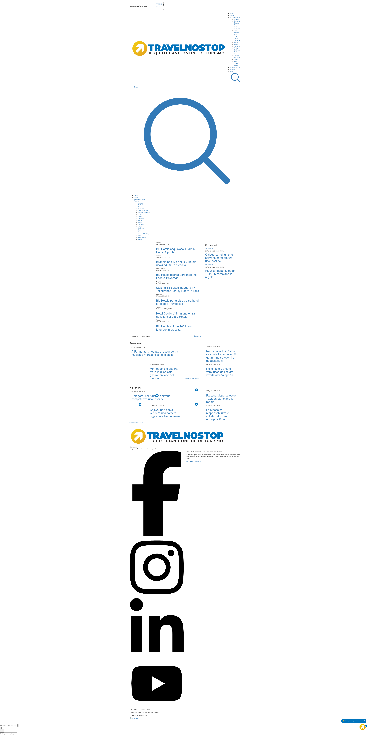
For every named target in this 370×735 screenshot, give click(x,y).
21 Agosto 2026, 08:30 (212, 251)
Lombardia (237, 40)
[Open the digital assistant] (362, 727)
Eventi (136, 197)
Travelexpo (159, 294)
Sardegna (237, 50)
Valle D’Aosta (236, 62)
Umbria (236, 60)
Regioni (136, 201)
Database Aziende (139, 199)
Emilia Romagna (237, 28)
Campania (237, 25)
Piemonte (237, 46)
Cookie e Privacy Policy (193, 461)
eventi (232, 15)
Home (136, 195)
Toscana (236, 54)
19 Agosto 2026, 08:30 (212, 267)
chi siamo (159, 3)
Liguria (236, 38)
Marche (236, 42)
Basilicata (237, 21)
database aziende (235, 67)
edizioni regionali (235, 17)
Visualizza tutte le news (192, 378)
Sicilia (235, 52)
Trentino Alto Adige (237, 57)
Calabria (236, 23)
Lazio (235, 36)
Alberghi (158, 242)
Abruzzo (236, 19)
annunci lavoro (160, 268)
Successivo (197, 336)
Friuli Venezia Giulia (236, 32)
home (231, 13)
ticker (157, 7)
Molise (236, 44)
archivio (232, 69)
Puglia (236, 48)
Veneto (236, 65)
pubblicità (159, 5)
